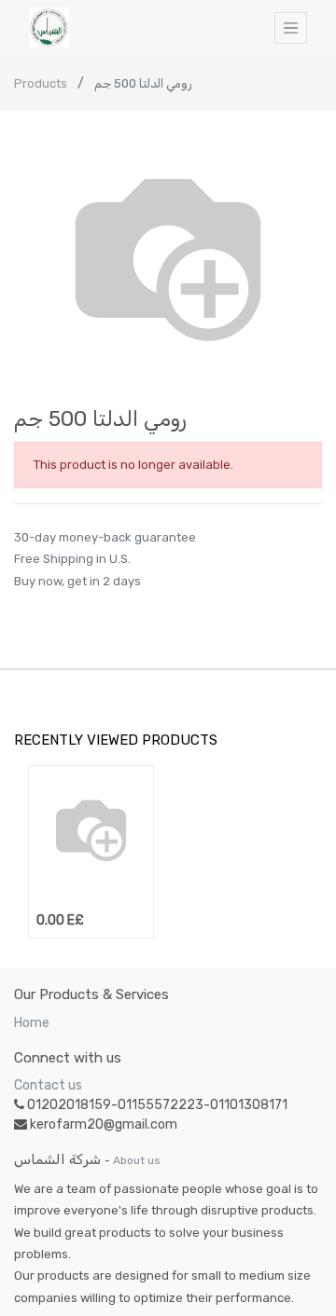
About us (137, 1160)
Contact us (48, 1085)
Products (40, 83)
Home (31, 1023)
